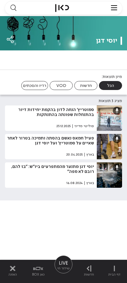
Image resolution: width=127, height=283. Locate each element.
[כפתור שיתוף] (10, 39)
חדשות (86, 86)
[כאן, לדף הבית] (62, 8)
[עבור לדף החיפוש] (13, 8)
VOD (61, 86)
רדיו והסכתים (34, 86)
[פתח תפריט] (114, 8)
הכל (110, 86)
